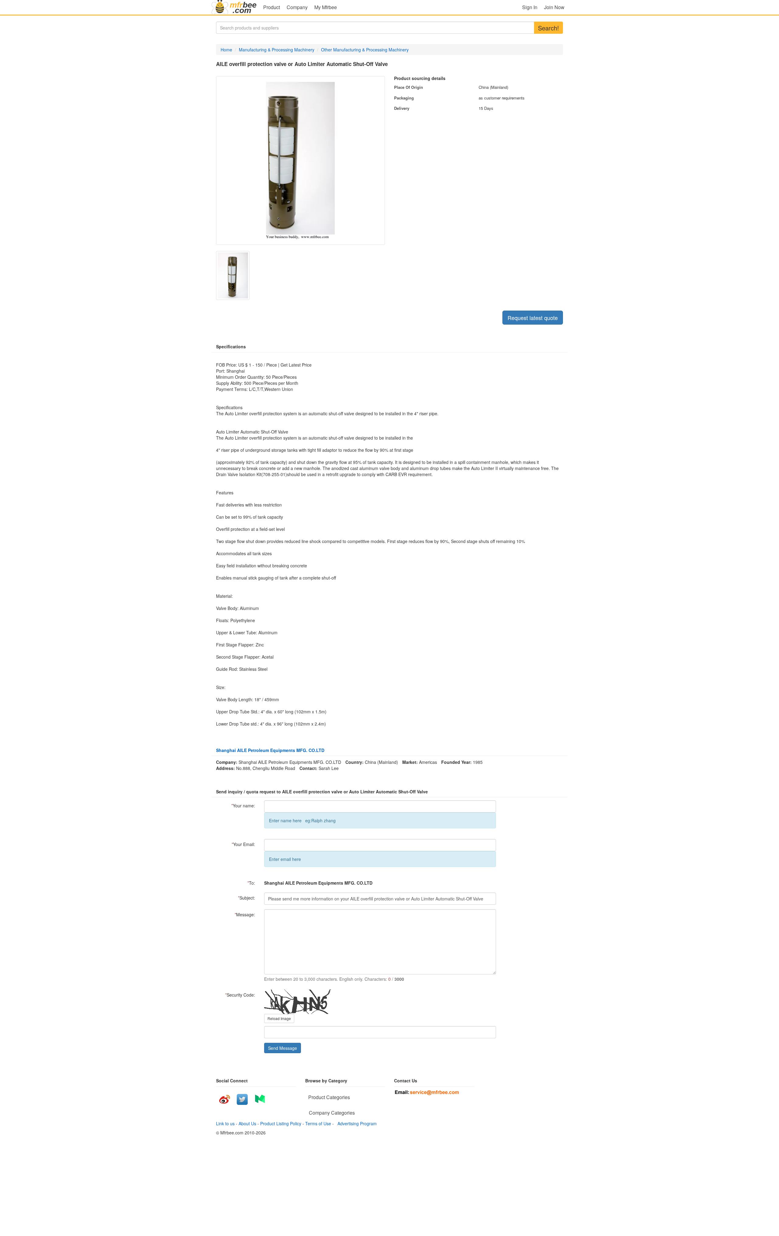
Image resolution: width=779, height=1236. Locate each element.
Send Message (282, 1048)
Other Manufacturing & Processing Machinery (365, 50)
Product (271, 7)
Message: (245, 914)
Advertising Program (356, 1123)
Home (226, 50)
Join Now (554, 7)
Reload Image (279, 1018)
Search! (548, 27)
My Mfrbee (325, 7)
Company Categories (332, 1112)
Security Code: (240, 995)
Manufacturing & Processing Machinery (276, 50)
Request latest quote (533, 318)
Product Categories (329, 1097)
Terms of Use (318, 1123)
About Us (247, 1123)
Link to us (225, 1123)
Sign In (529, 7)
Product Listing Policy (280, 1123)
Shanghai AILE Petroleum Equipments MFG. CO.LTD (270, 750)
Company (297, 7)
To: (251, 883)
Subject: (246, 898)
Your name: (243, 806)
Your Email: (243, 844)
